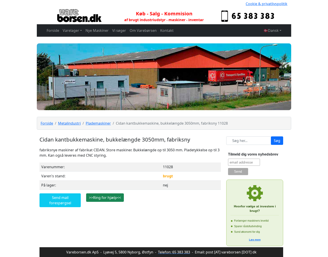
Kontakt (167, 30)
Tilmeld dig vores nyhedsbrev (253, 154)
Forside (53, 30)
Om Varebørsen (143, 30)
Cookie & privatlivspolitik (266, 3)
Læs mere (255, 239)
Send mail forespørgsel (60, 200)
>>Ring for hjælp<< (105, 197)
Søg (277, 140)
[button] (272, 30)
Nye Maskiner (97, 30)
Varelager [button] (71, 30)
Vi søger (119, 30)
